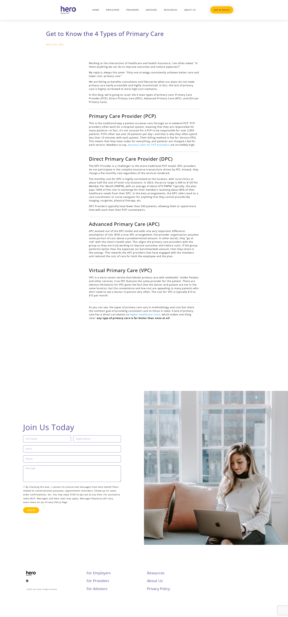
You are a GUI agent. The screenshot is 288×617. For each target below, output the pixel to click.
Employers (112, 9)
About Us (190, 9)
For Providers (98, 580)
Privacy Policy (158, 588)
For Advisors (97, 588)
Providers (132, 9)
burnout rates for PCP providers (149, 144)
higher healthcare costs (145, 314)
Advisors (151, 9)
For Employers (99, 572)
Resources (170, 9)
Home (95, 9)
